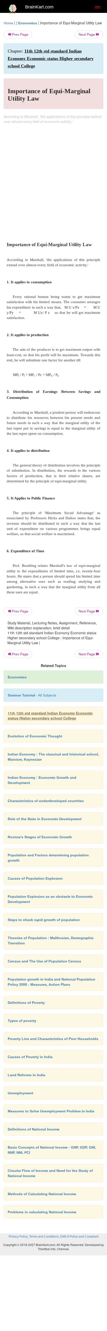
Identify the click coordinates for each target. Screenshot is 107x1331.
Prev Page (19, 34)
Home (8, 23)
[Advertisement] (53, 179)
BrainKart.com (39, 6)
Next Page (87, 34)
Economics (27, 23)
